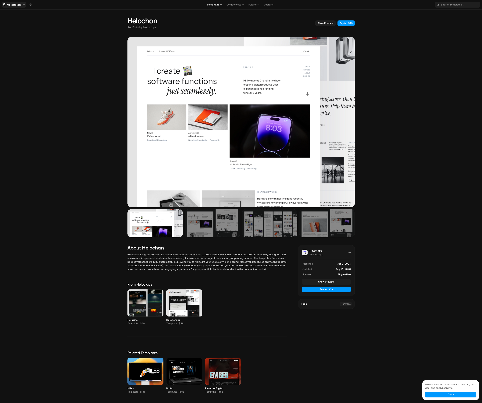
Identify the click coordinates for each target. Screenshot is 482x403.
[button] (325, 23)
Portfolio (346, 303)
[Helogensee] (184, 307)
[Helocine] (145, 307)
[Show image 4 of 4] (327, 223)
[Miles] (145, 376)
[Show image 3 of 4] (270, 223)
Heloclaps (149, 27)
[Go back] (31, 5)
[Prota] (184, 376)
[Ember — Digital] (223, 376)
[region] (241, 122)
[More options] (349, 252)
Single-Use (344, 274)
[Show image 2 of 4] (212, 223)
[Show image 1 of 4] (155, 223)
